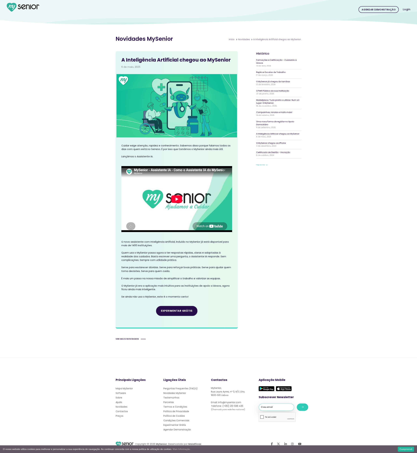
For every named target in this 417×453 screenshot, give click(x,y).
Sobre (119, 397)
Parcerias (168, 402)
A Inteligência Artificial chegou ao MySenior (277, 133)
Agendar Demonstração (379, 9)
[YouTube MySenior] (299, 444)
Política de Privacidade (176, 411)
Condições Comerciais (176, 420)
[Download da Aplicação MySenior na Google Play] (266, 388)
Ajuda (119, 402)
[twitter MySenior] (278, 444)
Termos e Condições (175, 406)
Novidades (121, 406)
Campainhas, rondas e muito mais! (274, 112)
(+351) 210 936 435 (232, 406)
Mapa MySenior (124, 388)
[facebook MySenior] (272, 444)
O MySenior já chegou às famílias (273, 81)
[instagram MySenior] (292, 444)
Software (121, 393)
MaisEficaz (194, 444)
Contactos (122, 411)
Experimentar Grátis (174, 425)
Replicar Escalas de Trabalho (271, 72)
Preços (119, 416)
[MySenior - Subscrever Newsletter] (302, 407)
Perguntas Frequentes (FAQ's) (180, 388)
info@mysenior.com (229, 402)
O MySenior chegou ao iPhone (271, 143)
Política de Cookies (174, 416)
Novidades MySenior (174, 393)
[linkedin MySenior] (285, 444)
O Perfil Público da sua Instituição (272, 90)
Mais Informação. (182, 449)
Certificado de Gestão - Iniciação (273, 152)
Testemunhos (171, 397)
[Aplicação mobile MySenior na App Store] (284, 388)
